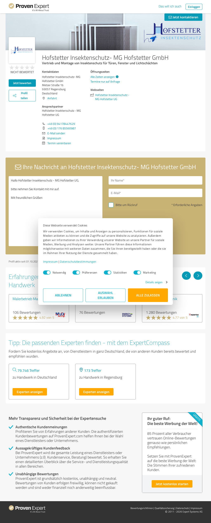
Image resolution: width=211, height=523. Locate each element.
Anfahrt (52, 98)
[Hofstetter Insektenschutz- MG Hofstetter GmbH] (22, 50)
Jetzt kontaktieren (185, 17)
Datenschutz (182, 508)
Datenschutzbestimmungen (78, 261)
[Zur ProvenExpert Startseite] (29, 8)
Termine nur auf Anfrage (105, 81)
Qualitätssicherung (164, 508)
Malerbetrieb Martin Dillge (33, 298)
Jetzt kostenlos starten (172, 483)
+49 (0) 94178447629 (61, 124)
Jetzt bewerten (22, 83)
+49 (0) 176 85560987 (62, 128)
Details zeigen (154, 282)
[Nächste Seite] (197, 275)
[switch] (76, 272)
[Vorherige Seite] (186, 275)
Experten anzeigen (30, 391)
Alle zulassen (148, 295)
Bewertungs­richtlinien (141, 508)
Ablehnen (63, 295)
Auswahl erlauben (106, 295)
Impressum (50, 261)
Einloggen (194, 7)
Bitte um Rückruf (126, 205)
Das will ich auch (170, 6)
